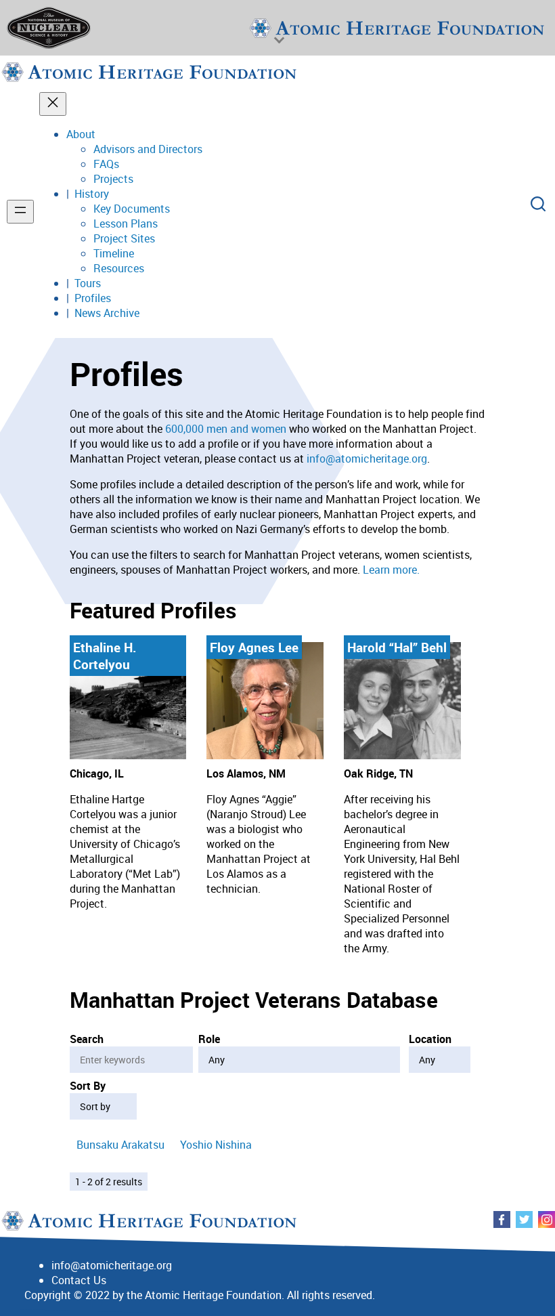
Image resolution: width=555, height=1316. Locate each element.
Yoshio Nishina (216, 1144)
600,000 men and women (225, 428)
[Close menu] (52, 104)
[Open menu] (20, 212)
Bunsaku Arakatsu (120, 1144)
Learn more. (391, 569)
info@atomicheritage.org (367, 458)
